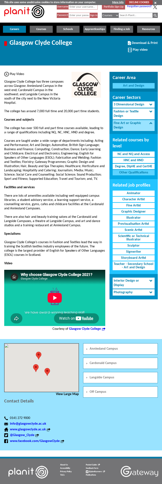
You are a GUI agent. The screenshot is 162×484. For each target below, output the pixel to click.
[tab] (134, 104)
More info (118, 2)
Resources (148, 29)
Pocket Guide (91, 465)
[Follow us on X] (155, 7)
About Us (64, 465)
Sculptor (133, 245)
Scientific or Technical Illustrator (133, 238)
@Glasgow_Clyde (22, 435)
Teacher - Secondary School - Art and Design (133, 265)
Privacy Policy (66, 472)
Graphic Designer (133, 211)
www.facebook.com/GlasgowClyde (35, 441)
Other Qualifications (133, 172)
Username (62, 6)
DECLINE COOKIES (139, 2)
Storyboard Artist (133, 258)
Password (62, 15)
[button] (38, 355)
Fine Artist (133, 205)
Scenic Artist (133, 230)
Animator (133, 193)
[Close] (155, 3)
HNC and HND (133, 160)
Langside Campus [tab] (102, 377)
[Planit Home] (24, 20)
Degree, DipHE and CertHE (133, 166)
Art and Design (133, 85)
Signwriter (133, 252)
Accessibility (65, 468)
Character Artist (133, 199)
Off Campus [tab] (98, 392)
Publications (91, 475)
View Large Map (67, 394)
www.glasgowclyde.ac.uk (28, 429)
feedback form (92, 468)
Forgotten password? (139, 6)
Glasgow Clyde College (85, 329)
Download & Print (144, 44)
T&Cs (62, 475)
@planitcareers (95, 472)
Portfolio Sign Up (113, 6)
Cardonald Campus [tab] (103, 363)
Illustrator (133, 218)
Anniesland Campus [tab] (104, 348)
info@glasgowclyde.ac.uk (28, 423)
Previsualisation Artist (133, 224)
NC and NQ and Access (133, 154)
